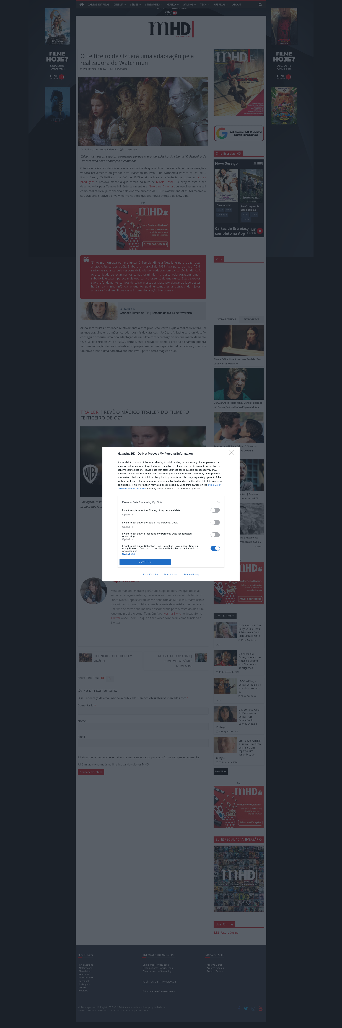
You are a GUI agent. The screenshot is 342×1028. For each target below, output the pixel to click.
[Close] (232, 454)
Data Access (171, 574)
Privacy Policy (191, 574)
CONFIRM (145, 561)
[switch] (215, 510)
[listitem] (171, 502)
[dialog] (171, 514)
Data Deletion (151, 574)
